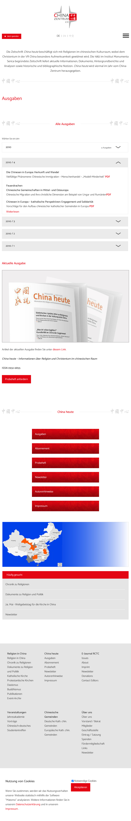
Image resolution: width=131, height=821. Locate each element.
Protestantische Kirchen (20, 680)
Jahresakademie (15, 717)
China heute (51, 653)
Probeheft (40, 463)
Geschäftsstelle (90, 730)
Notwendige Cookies (85, 781)
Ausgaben (40, 434)
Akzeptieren (80, 787)
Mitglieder (87, 726)
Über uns (87, 712)
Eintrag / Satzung (91, 735)
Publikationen (14, 694)
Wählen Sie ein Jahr (11, 139)
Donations (87, 676)
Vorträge (12, 721)
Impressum (41, 506)
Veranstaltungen (16, 712)
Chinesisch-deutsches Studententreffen (19, 728)
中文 (71, 36)
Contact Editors (90, 680)
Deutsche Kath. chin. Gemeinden (55, 723)
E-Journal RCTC (90, 653)
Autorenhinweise (44, 491)
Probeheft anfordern (16, 379)
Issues (85, 658)
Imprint (86, 667)
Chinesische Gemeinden (51, 714)
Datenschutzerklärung (28, 804)
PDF (107, 177)
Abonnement (42, 448)
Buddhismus (14, 689)
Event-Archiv (14, 698)
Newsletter (41, 477)
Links (84, 748)
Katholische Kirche (17, 676)
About (85, 662)
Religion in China (16, 653)
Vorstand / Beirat (91, 721)
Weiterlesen (12, 211)
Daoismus (12, 685)
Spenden (86, 739)
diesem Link (59, 349)
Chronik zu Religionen (19, 662)
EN (64, 36)
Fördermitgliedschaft (93, 743)
